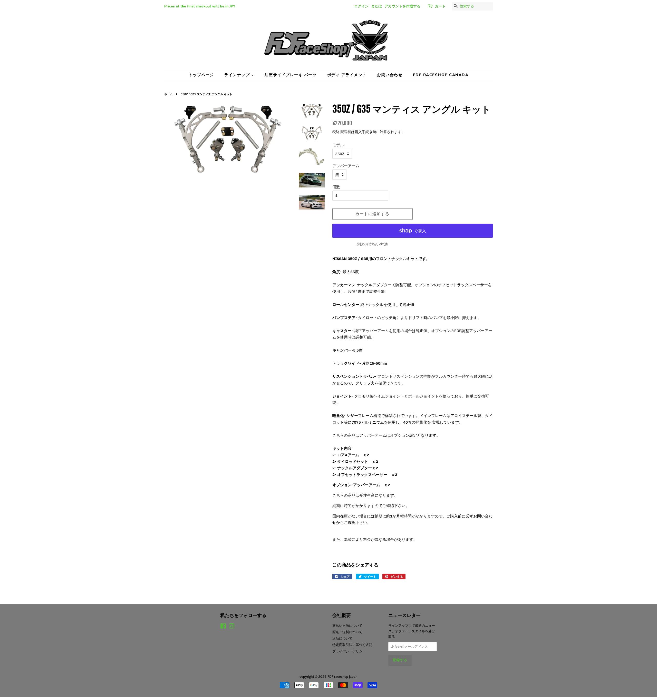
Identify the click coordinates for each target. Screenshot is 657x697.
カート (440, 6)
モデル (338, 144)
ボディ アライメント (347, 74)
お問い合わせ (389, 74)
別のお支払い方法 (372, 244)
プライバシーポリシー (349, 651)
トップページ (201, 74)
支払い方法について (347, 625)
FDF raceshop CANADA (441, 74)
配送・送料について (347, 632)
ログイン (361, 6)
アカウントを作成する (402, 6)
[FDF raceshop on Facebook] (223, 627)
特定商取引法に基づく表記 (352, 645)
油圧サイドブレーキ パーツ (291, 74)
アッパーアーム (345, 165)
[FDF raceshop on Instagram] (231, 627)
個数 (336, 186)
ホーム (168, 94)
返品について (342, 638)
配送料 (345, 132)
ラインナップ (237, 74)
